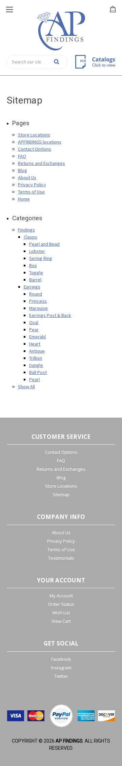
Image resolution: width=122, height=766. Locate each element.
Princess (38, 301)
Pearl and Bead (44, 244)
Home (24, 199)
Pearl (34, 379)
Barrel (35, 280)
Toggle (36, 272)
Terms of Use (31, 192)
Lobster (37, 251)
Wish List (61, 613)
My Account (61, 596)
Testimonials (61, 558)
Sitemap (61, 494)
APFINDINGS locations (39, 142)
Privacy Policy (32, 185)
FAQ (22, 156)
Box (33, 265)
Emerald (37, 337)
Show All (26, 387)
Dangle (36, 365)
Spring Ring (40, 258)
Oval (33, 322)
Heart (34, 344)
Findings (26, 230)
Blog (22, 170)
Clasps (30, 237)
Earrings (32, 287)
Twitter (61, 676)
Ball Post (38, 372)
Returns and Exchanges (41, 163)
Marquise (38, 308)
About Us (27, 177)
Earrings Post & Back (50, 315)
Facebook (61, 659)
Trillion (35, 358)
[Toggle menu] (9, 9)
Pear (34, 329)
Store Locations (34, 135)
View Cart (61, 621)
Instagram (61, 668)
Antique (37, 351)
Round (35, 294)
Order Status (61, 604)
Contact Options (34, 149)
